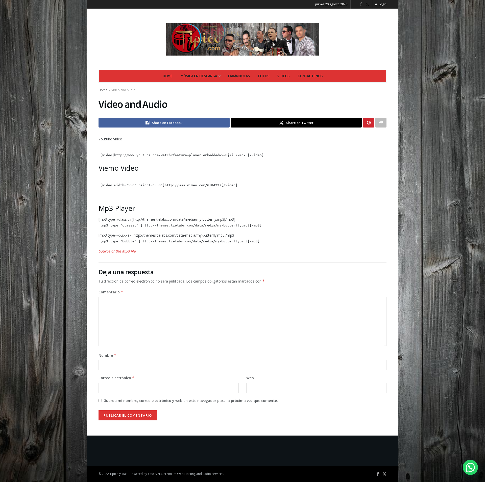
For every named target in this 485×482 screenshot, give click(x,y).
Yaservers (155, 474)
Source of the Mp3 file (117, 251)
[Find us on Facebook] (361, 4)
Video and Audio (123, 90)
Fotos (263, 75)
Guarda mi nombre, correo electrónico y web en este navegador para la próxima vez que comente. (191, 400)
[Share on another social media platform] (380, 123)
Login (382, 4)
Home (168, 75)
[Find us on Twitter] (367, 4)
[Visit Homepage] (242, 39)
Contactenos (310, 75)
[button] (470, 467)
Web (250, 377)
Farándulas (239, 75)
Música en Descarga (199, 75)
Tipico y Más (118, 474)
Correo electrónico (117, 377)
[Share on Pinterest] (368, 123)
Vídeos (283, 75)
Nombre (107, 355)
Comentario (111, 292)
